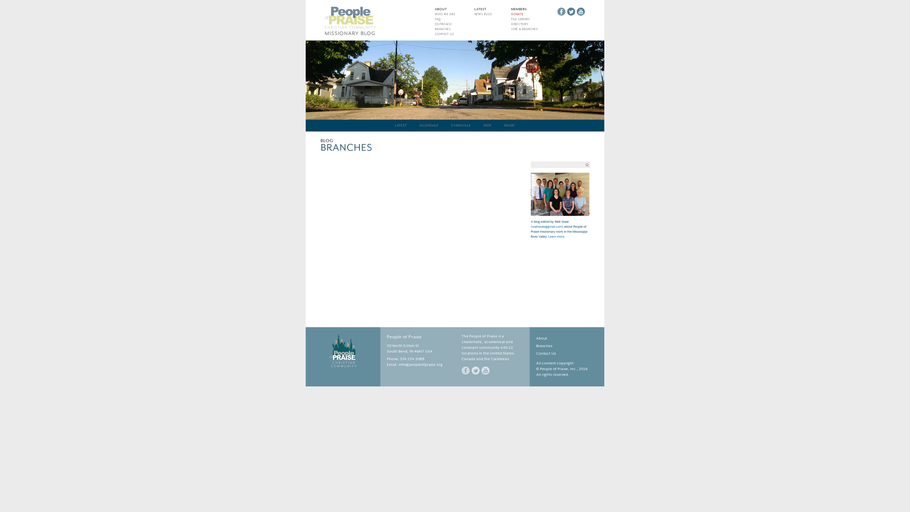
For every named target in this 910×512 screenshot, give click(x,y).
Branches (443, 29)
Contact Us (444, 34)
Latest (401, 125)
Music (509, 125)
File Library (520, 19)
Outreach (443, 24)
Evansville (461, 125)
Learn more (556, 237)
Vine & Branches (524, 29)
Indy (488, 125)
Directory (519, 24)
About (541, 338)
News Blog (483, 14)
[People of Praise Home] (343, 350)
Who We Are (445, 14)
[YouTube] (581, 12)
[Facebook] (561, 12)
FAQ (438, 19)
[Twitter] (571, 12)
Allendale (429, 125)
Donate (517, 14)
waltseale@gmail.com (547, 227)
